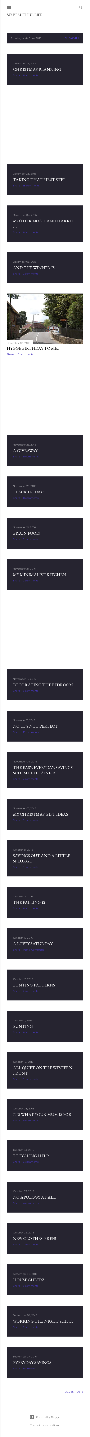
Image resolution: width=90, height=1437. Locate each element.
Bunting (23, 1026)
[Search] (80, 7)
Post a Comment (33, 949)
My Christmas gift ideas (40, 814)
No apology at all (34, 1197)
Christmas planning (37, 69)
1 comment (30, 1368)
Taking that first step (39, 179)
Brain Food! (26, 533)
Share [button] (16, 75)
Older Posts (74, 1391)
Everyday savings (32, 1362)
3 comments (30, 690)
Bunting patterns (34, 985)
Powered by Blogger (48, 1417)
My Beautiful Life (24, 15)
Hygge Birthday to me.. (33, 348)
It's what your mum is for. (42, 1114)
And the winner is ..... (36, 267)
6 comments (30, 75)
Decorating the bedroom (43, 684)
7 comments (30, 1327)
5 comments (30, 539)
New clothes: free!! (34, 1238)
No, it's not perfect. (35, 726)
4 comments (31, 1203)
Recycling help (31, 1155)
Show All (72, 38)
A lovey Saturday (33, 943)
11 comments (31, 456)
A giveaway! (25, 450)
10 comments (25, 354)
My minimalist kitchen (39, 574)
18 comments (31, 185)
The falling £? (29, 902)
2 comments (30, 273)
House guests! (28, 1280)
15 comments (31, 732)
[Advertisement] (45, 124)
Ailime (56, 1425)
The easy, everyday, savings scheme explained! (43, 770)
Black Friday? (28, 492)
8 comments (31, 1120)
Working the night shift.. (43, 1321)
